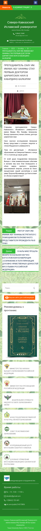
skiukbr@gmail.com (21, 35)
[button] (7, 336)
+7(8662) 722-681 (12, 500)
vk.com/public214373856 (15, 504)
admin (21, 91)
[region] (20, 336)
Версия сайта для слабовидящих (21, 297)
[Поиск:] (20, 288)
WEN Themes (29, 528)
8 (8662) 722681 (20, 33)
